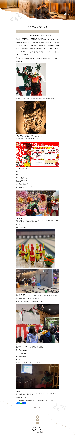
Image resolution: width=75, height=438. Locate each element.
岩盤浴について (25, 2)
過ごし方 (44, 2)
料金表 (50, 2)
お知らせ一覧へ (37, 407)
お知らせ (57, 2)
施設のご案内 (35, 2)
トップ (17, 2)
